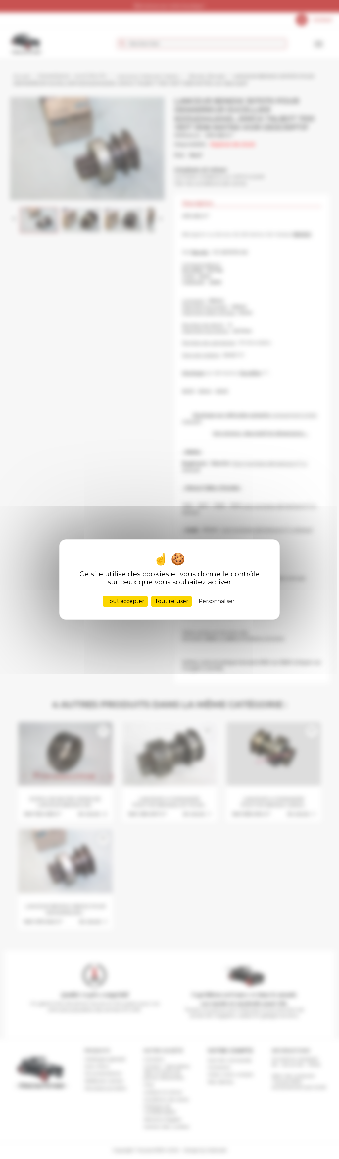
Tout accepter (125, 601)
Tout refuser (171, 601)
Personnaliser (217, 601)
